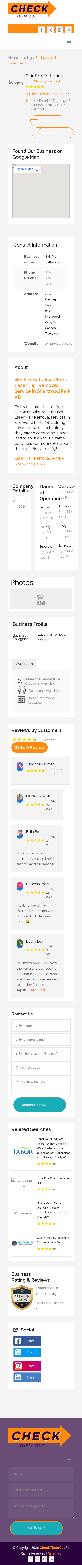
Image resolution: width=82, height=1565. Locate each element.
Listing (26, 58)
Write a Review (50, 133)
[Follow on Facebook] (41, 29)
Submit (37, 1528)
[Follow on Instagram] (59, 29)
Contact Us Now (33, 1105)
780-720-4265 (49, 121)
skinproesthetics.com (60, 343)
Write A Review (29, 747)
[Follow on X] (50, 29)
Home (13, 58)
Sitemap (54, 1553)
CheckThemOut (52, 1548)
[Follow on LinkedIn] (68, 29)
